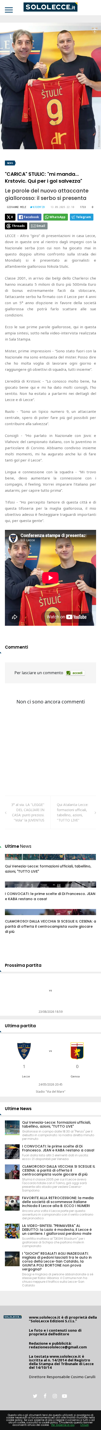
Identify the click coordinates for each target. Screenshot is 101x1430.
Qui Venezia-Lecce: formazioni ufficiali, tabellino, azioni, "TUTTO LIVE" (56, 1124)
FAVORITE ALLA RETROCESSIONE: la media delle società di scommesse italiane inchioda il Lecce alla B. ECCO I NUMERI (58, 1201)
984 (13, 861)
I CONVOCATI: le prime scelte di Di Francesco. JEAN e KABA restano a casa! (58, 1148)
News (10, 163)
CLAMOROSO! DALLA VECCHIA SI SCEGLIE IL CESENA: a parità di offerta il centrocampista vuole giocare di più (50, 926)
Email (41, 226)
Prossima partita (23, 965)
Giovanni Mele (16, 207)
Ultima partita (20, 1026)
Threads (18, 226)
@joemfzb (39, 207)
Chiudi (84, 1425)
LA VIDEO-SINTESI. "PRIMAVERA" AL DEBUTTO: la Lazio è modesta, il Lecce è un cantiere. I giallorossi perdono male (57, 1229)
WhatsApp (57, 217)
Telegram (83, 217)
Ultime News (18, 1109)
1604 (14, 889)
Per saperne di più (63, 1425)
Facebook (31, 217)
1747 (14, 916)
